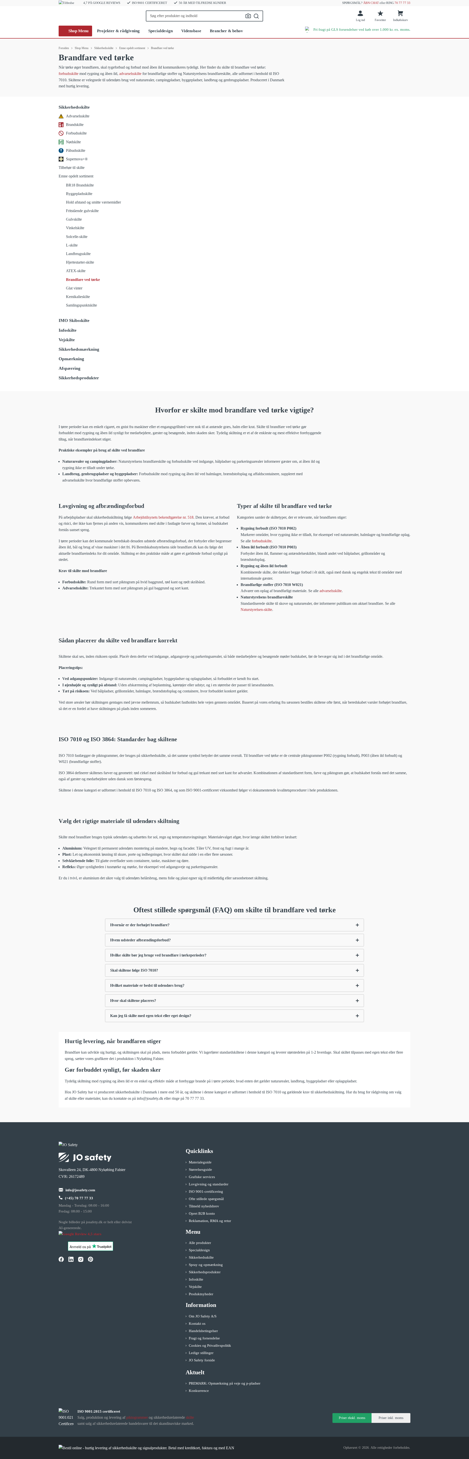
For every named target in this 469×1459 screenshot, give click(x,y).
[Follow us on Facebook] (61, 1259)
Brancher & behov (226, 31)
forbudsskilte (68, 74)
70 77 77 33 (402, 3)
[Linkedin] (71, 1259)
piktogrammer (137, 1417)
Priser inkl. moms (391, 1418)
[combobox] (204, 15)
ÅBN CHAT (371, 3)
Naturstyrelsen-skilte (256, 609)
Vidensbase (191, 31)
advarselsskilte (130, 74)
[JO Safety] (85, 1236)
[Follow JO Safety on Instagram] (80, 1259)
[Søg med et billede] (248, 16)
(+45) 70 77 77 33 (79, 1198)
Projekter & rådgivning (118, 31)
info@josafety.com (80, 1190)
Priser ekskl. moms (352, 1418)
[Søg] (256, 16)
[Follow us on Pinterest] (90, 1259)
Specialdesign (160, 31)
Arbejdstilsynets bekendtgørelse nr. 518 (163, 517)
